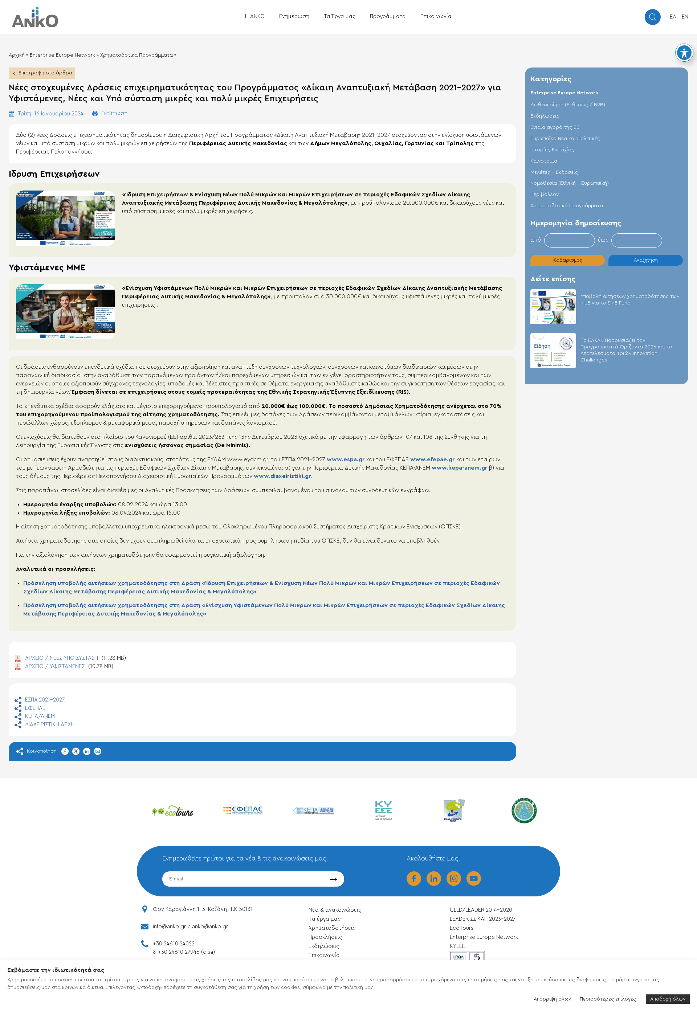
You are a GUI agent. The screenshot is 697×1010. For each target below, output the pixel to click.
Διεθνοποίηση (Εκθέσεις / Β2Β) (567, 104)
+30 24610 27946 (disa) (186, 952)
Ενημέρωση (294, 16)
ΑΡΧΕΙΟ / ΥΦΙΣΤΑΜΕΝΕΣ (69, 666)
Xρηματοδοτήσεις (332, 928)
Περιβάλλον (544, 194)
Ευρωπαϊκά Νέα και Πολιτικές (565, 138)
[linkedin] (434, 883)
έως (603, 240)
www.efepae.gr (432, 459)
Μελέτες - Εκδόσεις (554, 172)
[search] (653, 17)
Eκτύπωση (114, 113)
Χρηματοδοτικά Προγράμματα (136, 55)
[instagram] (454, 883)
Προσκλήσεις (325, 937)
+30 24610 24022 (174, 943)
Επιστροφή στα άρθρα (45, 72)
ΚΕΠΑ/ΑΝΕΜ (40, 716)
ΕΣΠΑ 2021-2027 (45, 700)
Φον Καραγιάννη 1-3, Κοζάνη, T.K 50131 (203, 909)
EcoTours (461, 928)
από (535, 240)
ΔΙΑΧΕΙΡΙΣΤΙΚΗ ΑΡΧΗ (49, 724)
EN (685, 17)
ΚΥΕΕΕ (457, 946)
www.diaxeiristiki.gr (282, 476)
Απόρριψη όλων (552, 999)
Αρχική (17, 55)
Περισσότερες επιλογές (608, 999)
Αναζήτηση (646, 260)
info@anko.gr (169, 926)
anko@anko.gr (210, 926)
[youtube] (473, 883)
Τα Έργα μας (339, 16)
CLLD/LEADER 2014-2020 (482, 910)
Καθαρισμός (567, 260)
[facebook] (414, 883)
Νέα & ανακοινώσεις (335, 910)
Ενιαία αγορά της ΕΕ (554, 127)
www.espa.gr (346, 459)
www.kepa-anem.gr (460, 468)
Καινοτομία (543, 161)
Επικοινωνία (436, 16)
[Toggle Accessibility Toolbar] (684, 52)
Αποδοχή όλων (667, 999)
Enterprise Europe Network (62, 55)
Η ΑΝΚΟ (255, 16)
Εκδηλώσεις (544, 116)
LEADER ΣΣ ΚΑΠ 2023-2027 (482, 919)
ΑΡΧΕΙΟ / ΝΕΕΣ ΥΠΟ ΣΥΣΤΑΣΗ (75, 658)
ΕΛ (673, 17)
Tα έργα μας (325, 919)
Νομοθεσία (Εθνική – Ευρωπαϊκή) (569, 183)
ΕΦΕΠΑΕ (35, 708)
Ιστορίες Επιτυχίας (552, 149)
